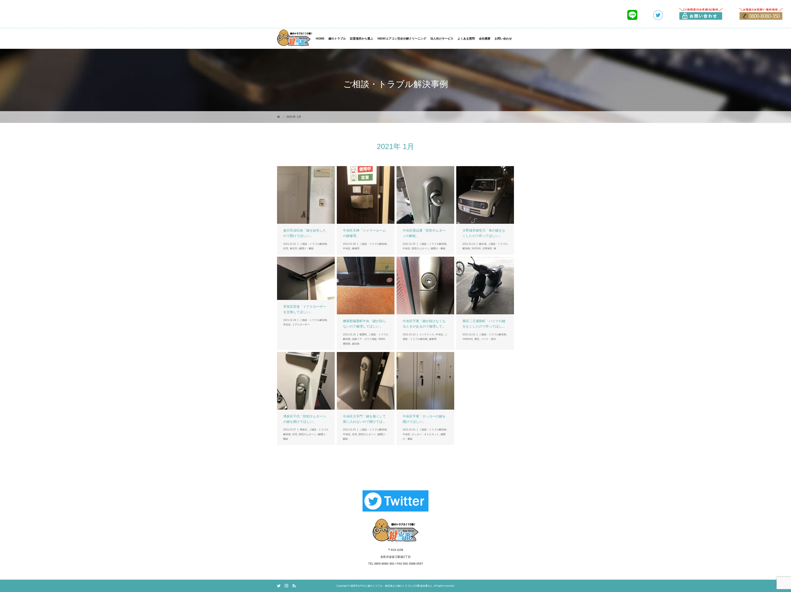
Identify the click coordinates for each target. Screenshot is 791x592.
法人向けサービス (441, 38)
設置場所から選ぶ (361, 38)
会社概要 (484, 38)
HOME (320, 38)
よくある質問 (466, 38)
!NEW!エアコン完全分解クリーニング (401, 38)
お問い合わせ (503, 38)
